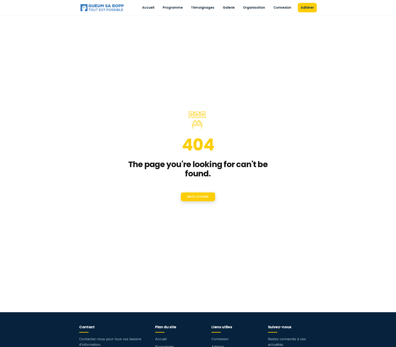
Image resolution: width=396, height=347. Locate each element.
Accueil (148, 7)
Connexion (282, 7)
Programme (173, 7)
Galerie (229, 7)
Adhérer (307, 7)
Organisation (254, 7)
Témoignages (202, 7)
